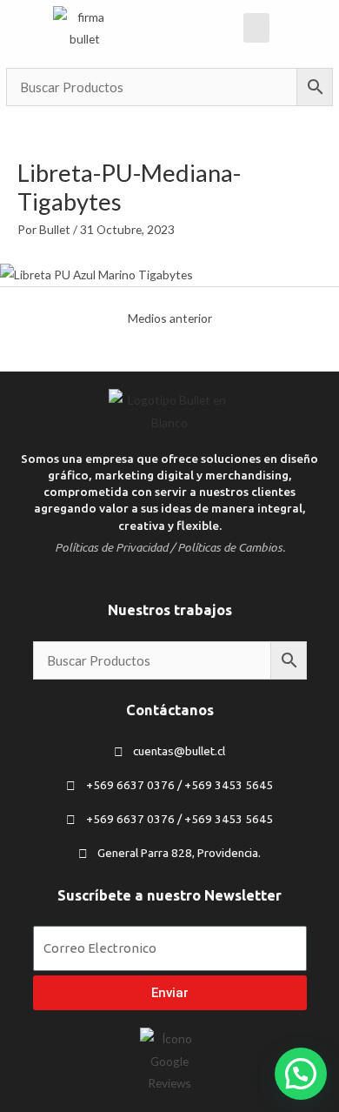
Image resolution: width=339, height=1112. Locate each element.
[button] (301, 1074)
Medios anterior (170, 318)
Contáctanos (170, 710)
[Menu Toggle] (256, 28)
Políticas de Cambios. (231, 547)
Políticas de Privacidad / (115, 547)
